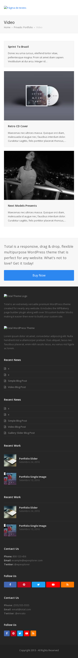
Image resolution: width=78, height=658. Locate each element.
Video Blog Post (17, 387)
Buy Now (39, 275)
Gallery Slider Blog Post (21, 433)
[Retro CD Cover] (39, 95)
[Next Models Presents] (39, 175)
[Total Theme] (15, 296)
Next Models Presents (22, 205)
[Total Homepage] (19, 328)
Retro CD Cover (18, 126)
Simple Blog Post (17, 380)
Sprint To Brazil (18, 46)
